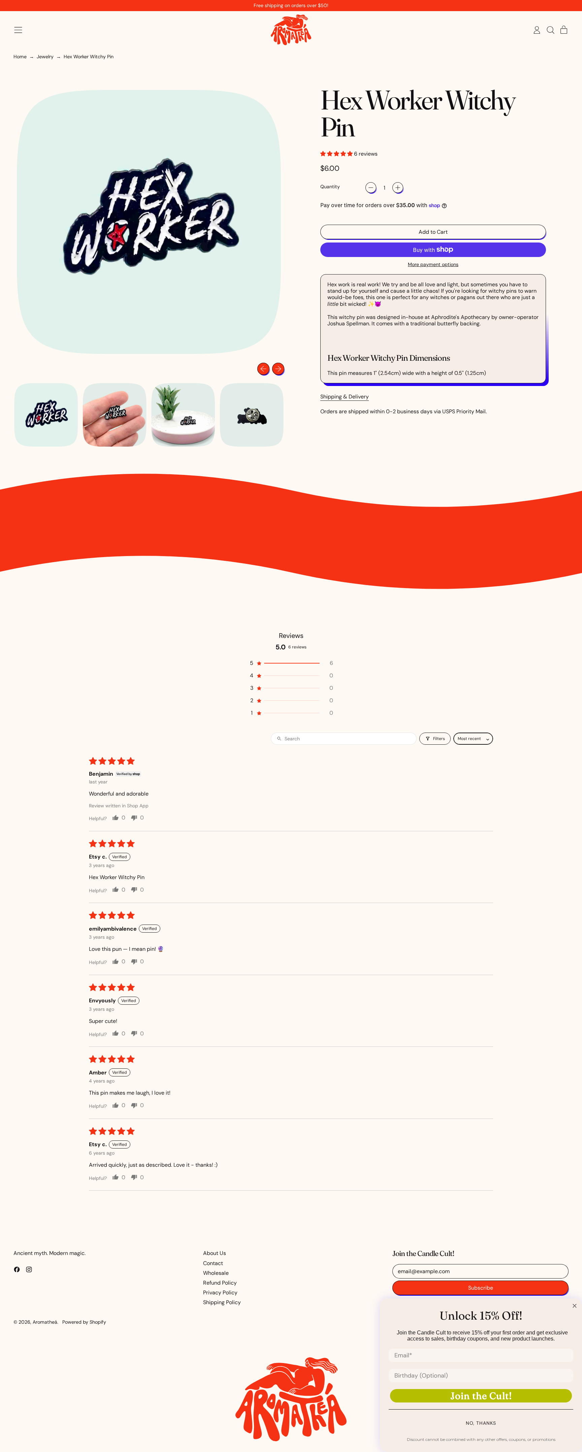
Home (20, 57)
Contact (213, 1263)
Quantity (330, 187)
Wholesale (216, 1273)
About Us (214, 1253)
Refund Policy (220, 1282)
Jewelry (45, 57)
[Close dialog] (575, 1306)
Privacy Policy (220, 1292)
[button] (550, 30)
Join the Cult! (481, 1395)
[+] (397, 187)
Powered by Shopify (84, 1322)
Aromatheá (45, 1322)
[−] (370, 187)
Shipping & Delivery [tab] (344, 396)
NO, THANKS (481, 1423)
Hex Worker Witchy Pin (89, 57)
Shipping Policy (222, 1302)
